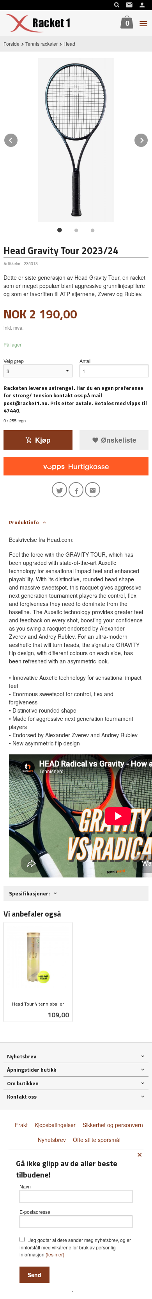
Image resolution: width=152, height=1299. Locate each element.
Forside (11, 43)
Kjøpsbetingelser (55, 1125)
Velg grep (14, 360)
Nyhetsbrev (52, 1140)
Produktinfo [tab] (24, 522)
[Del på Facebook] (76, 489)
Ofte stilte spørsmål (96, 1140)
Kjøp (43, 440)
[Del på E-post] (92, 489)
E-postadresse (34, 1211)
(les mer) (55, 1254)
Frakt (21, 1125)
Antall (86, 360)
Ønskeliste (117, 440)
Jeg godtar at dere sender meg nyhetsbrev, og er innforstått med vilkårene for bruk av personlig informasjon (75, 1247)
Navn (25, 1186)
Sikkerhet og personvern (113, 1125)
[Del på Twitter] (59, 489)
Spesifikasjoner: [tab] (29, 893)
